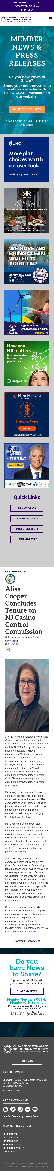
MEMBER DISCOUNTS (13, 1148)
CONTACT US (35, 3)
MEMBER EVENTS (11, 1145)
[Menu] (51, 18)
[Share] (8, 649)
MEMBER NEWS (10, 1141)
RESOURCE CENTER (12, 1137)
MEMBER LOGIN (20, 3)
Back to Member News (16, 571)
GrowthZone (33, 941)
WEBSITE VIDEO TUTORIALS (27, 6)
